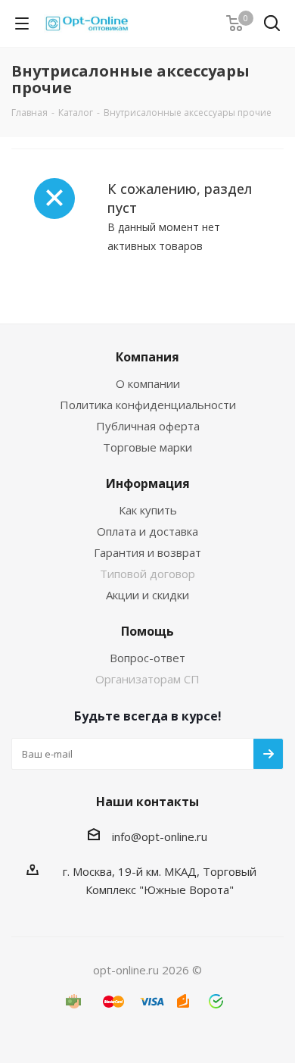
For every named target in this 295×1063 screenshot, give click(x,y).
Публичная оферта (148, 425)
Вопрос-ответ (147, 657)
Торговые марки (147, 447)
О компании (148, 383)
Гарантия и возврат (147, 552)
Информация (148, 483)
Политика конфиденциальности (148, 404)
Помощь (147, 631)
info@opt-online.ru (159, 836)
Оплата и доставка (147, 531)
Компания (147, 357)
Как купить (148, 509)
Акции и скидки (147, 594)
